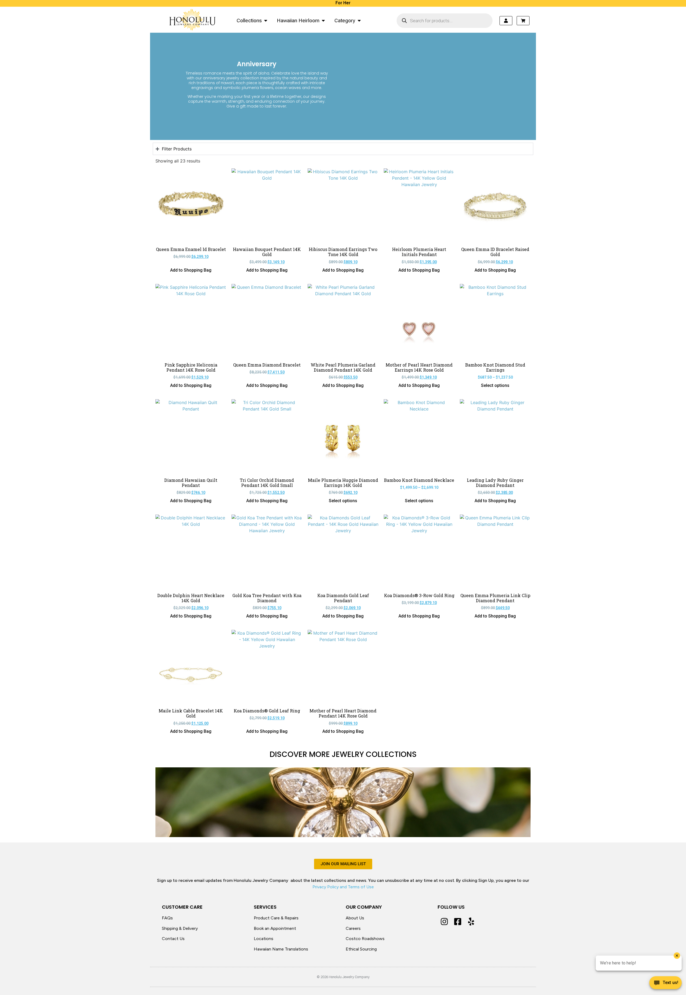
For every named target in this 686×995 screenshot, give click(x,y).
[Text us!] (665, 984)
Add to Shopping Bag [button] (190, 270)
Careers (353, 928)
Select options (495, 385)
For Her (343, 2)
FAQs (167, 917)
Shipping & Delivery (180, 928)
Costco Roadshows (365, 938)
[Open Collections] (265, 20)
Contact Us (173, 938)
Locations (263, 938)
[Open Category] (359, 20)
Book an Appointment (275, 928)
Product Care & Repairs (276, 917)
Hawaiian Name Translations (281, 949)
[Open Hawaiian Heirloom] (323, 20)
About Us (355, 917)
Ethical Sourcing (361, 949)
